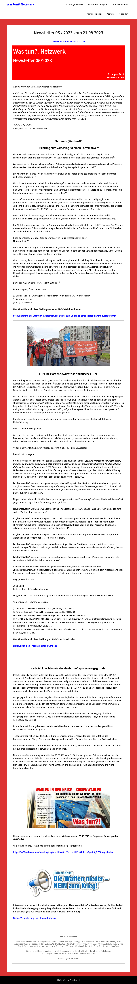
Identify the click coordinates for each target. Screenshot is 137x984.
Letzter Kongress (120, 4)
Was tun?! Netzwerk (20, 4)
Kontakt (111, 13)
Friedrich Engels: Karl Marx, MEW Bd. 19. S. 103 (34, 626)
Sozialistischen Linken (55, 295)
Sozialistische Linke (24, 299)
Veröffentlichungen (97, 4)
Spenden (123, 13)
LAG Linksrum (26, 302)
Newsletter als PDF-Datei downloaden (68, 41)
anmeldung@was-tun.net (68, 958)
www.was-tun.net (115, 77)
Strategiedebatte (74, 4)
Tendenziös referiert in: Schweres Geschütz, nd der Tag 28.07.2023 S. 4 (45, 608)
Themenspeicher (93, 13)
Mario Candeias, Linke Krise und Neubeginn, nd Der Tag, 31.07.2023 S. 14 (45, 612)
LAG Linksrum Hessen (81, 295)
